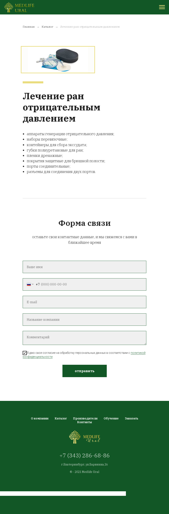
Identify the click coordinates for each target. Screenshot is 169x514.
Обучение (111, 418)
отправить (84, 371)
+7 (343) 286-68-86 (84, 455)
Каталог (47, 26)
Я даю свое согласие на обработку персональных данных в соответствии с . (84, 354)
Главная (29, 26)
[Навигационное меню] (162, 7)
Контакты (84, 422)
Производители (85, 418)
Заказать (131, 418)
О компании (39, 418)
